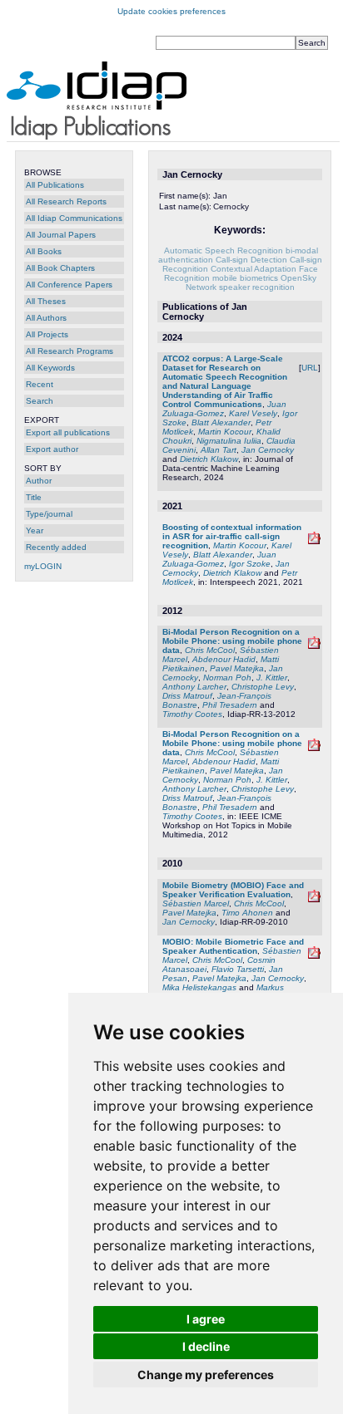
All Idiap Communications (74, 218)
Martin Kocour (224, 431)
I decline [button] (206, 1346)
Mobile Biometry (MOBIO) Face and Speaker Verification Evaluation (233, 890)
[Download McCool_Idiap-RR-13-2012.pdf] (314, 646)
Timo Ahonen (247, 912)
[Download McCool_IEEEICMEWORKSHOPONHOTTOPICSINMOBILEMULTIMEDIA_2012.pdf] (314, 748)
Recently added (56, 547)
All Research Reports (66, 201)
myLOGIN (43, 566)
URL (309, 367)
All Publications (55, 184)
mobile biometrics (245, 277)
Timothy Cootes (192, 714)
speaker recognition (257, 287)
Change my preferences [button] (205, 1374)
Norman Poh (227, 677)
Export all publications (68, 432)
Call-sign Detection (251, 259)
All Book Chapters (60, 267)
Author (39, 480)
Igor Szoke (250, 563)
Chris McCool (210, 650)
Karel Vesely (253, 413)
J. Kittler (271, 677)
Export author (52, 449)
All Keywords (50, 367)
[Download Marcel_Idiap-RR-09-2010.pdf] (314, 899)
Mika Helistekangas (199, 987)
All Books (44, 251)
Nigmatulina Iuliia (228, 440)
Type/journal (49, 513)
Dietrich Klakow (209, 459)
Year (34, 530)
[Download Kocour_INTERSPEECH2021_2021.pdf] (314, 541)
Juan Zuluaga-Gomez (219, 559)
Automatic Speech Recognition (223, 250)
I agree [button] (205, 1319)
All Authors (46, 317)
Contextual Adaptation (253, 268)
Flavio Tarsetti (237, 969)
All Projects (47, 334)
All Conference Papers (69, 284)
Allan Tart (218, 449)
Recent (39, 384)
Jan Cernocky (267, 449)
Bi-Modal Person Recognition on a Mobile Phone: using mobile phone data (232, 641)
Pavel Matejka (237, 668)
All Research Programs (69, 351)
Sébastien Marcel (195, 903)
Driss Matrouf (187, 695)
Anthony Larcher (194, 686)
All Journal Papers (61, 234)
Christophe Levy (262, 686)
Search (39, 400)
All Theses (46, 301)
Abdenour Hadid (224, 659)
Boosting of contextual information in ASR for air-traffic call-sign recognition (231, 536)
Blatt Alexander (221, 422)
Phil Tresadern (229, 704)
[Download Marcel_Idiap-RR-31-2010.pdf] (314, 955)
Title (34, 497)
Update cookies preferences (171, 11)
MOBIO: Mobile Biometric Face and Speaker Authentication (233, 946)
